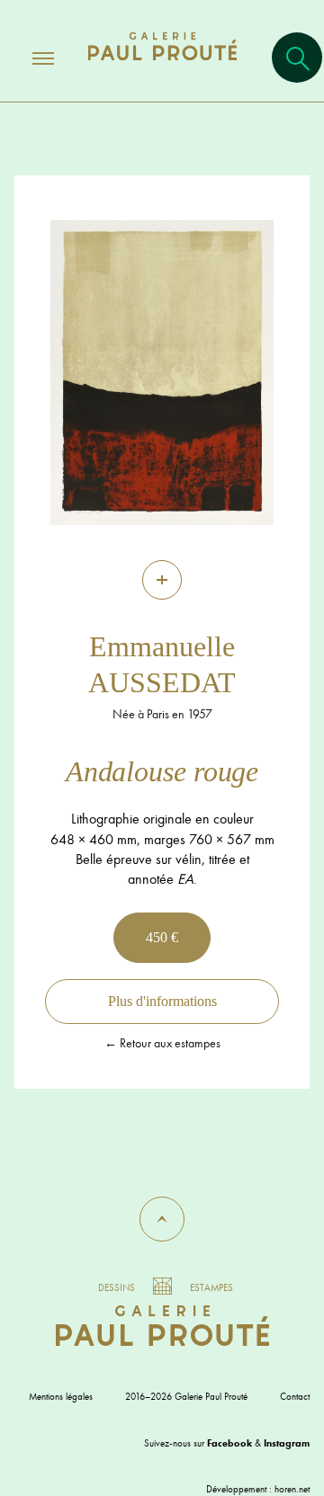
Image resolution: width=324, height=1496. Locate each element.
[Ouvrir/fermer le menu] (27, 58)
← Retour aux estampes (162, 1043)
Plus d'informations (162, 1001)
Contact (295, 1396)
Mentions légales (61, 1396)
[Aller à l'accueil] (162, 64)
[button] (162, 1219)
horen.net (292, 1489)
